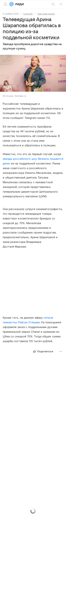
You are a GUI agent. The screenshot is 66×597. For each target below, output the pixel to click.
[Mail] (11, 4)
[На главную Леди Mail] (19, 4)
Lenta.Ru (28, 13)
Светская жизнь (46, 13)
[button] (33, 73)
